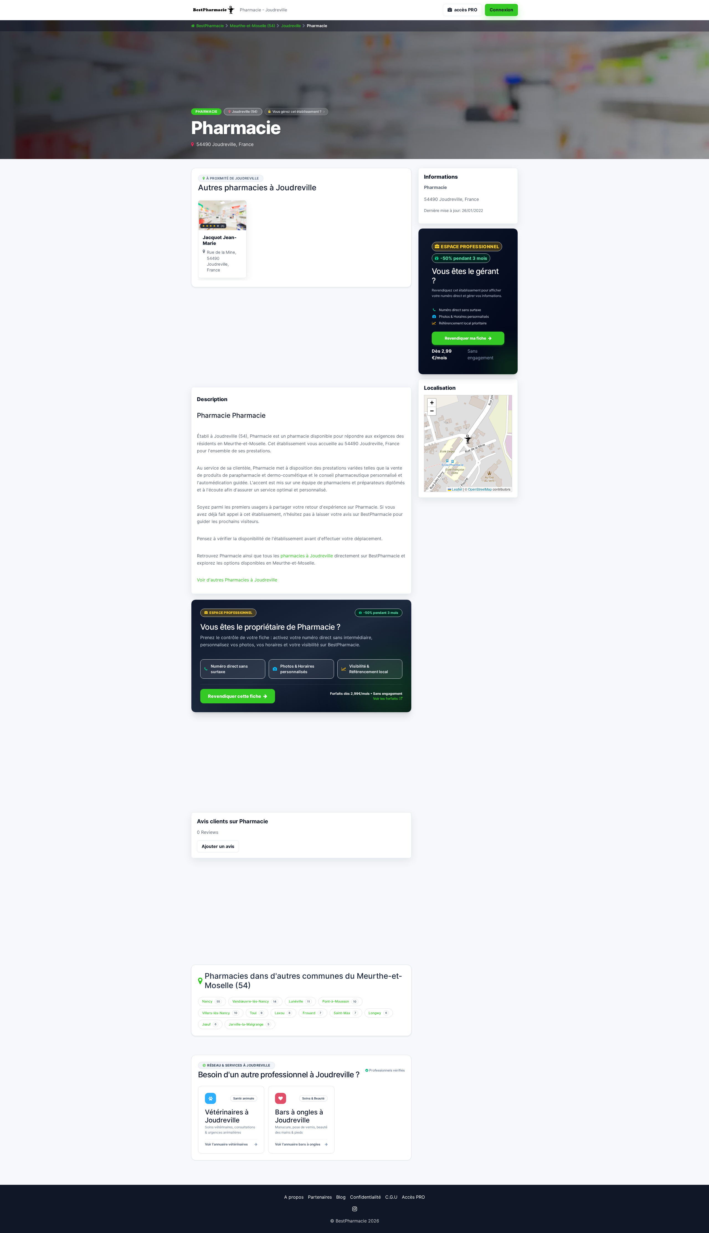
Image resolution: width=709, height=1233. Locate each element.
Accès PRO (413, 1197)
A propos (294, 1197)
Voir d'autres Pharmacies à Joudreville (237, 580)
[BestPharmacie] (213, 10)
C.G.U (391, 1197)
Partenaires (320, 1197)
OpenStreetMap (480, 489)
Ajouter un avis (218, 846)
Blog (341, 1197)
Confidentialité (365, 1197)
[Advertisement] (301, 337)
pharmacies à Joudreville (307, 555)
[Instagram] (354, 1209)
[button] (468, 439)
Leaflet (456, 489)
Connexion (501, 9)
